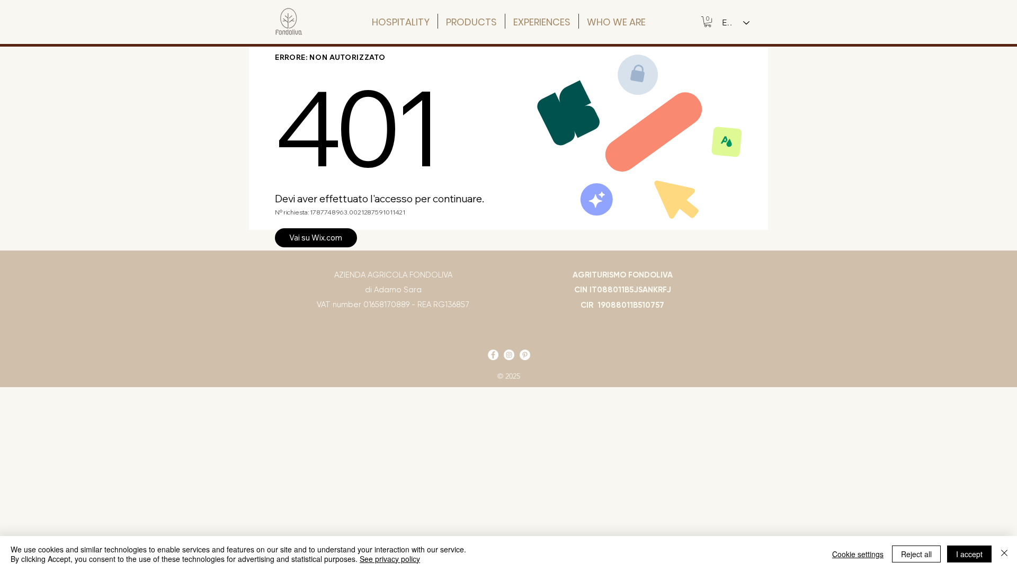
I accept (969, 554)
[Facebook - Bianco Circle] (493, 355)
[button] (707, 21)
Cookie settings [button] (858, 554)
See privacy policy (390, 558)
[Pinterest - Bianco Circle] (525, 355)
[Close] (1004, 554)
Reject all (916, 554)
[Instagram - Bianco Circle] (509, 355)
